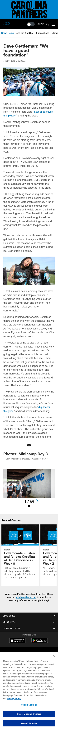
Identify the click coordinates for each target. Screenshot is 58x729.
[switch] (31, 24)
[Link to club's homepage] (6, 23)
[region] (29, 690)
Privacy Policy (14, 698)
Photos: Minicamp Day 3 (25, 453)
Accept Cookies (29, 723)
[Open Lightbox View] (29, 488)
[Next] (37, 501)
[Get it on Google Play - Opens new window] (39, 642)
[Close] (54, 656)
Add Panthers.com (26, 597)
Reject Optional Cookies (29, 714)
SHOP (41, 24)
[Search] (47, 24)
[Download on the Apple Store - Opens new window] (17, 640)
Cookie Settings (29, 704)
